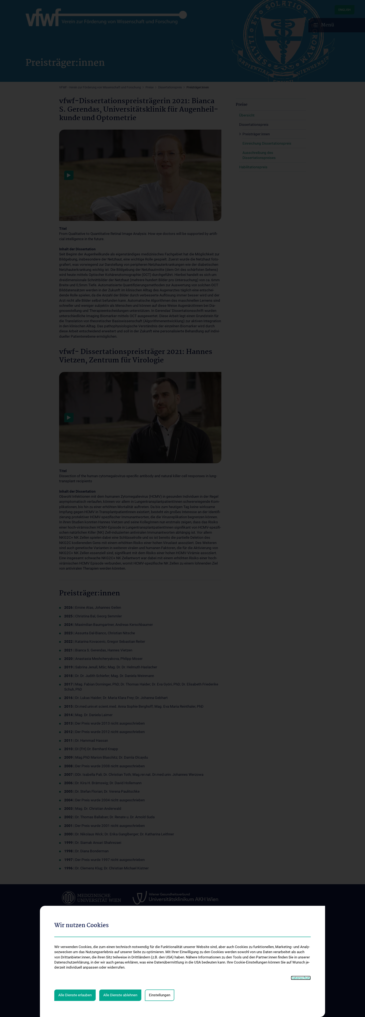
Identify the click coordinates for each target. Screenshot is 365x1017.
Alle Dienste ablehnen (120, 995)
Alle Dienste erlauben (75, 995)
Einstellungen (159, 995)
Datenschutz (301, 978)
